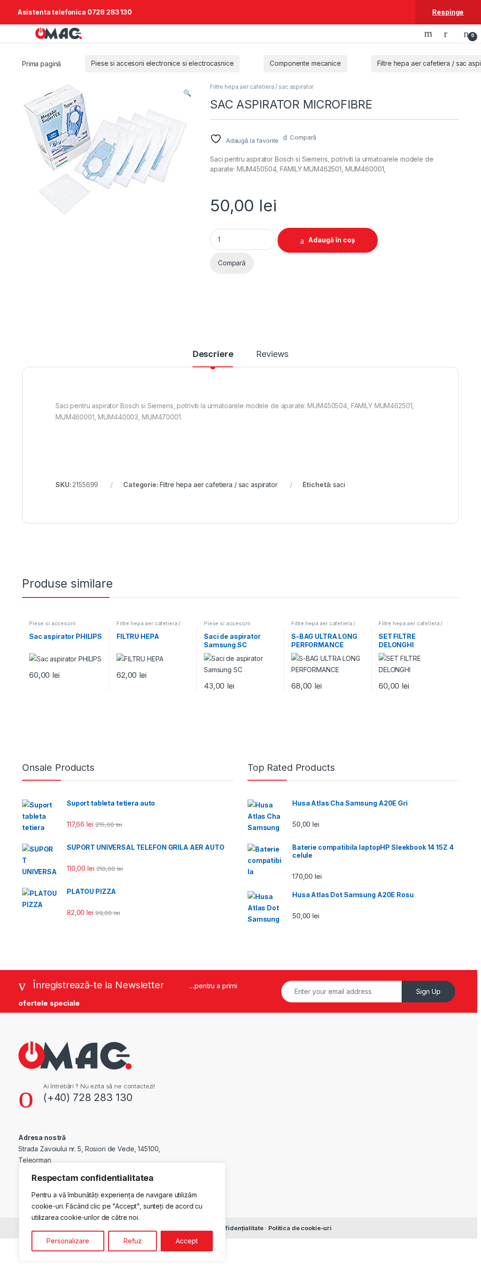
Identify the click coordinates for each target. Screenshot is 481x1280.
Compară (303, 137)
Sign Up (428, 991)
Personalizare (68, 1241)
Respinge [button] (448, 12)
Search (429, 33)
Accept (187, 1241)
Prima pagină (41, 63)
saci (339, 485)
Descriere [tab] (213, 354)
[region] (122, 1212)
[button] (187, 93)
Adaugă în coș (331, 240)
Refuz (133, 1241)
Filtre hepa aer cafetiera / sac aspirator (261, 86)
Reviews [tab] (272, 354)
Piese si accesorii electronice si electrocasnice (162, 63)
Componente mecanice (305, 63)
